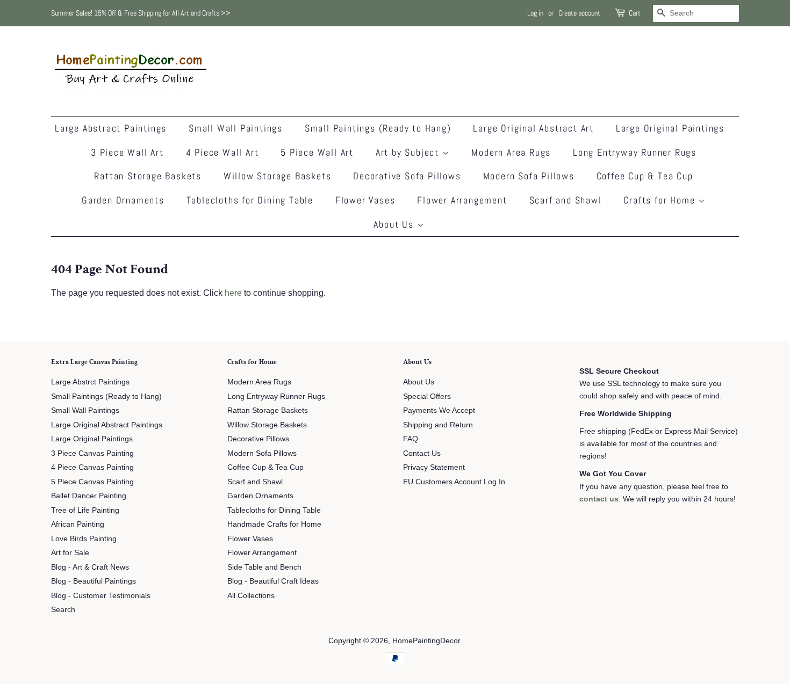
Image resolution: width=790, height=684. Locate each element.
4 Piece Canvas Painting (92, 467)
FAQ (410, 439)
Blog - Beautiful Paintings (93, 581)
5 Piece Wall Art (317, 152)
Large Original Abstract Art (533, 128)
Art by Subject (409, 152)
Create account (579, 13)
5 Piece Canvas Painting (92, 482)
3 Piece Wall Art (127, 152)
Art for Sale (70, 553)
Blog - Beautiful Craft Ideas (273, 581)
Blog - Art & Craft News (90, 567)
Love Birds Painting (84, 539)
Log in (535, 13)
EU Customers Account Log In (454, 482)
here (233, 292)
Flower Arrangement (462, 200)
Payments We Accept (439, 410)
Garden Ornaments (123, 200)
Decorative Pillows (258, 439)
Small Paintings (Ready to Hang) (378, 128)
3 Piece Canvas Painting (92, 453)
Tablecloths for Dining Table (249, 200)
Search (63, 610)
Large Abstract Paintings (111, 128)
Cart (635, 13)
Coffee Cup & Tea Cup (645, 176)
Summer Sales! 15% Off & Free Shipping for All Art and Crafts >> (141, 13)
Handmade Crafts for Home (274, 524)
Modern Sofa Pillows (528, 176)
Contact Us (422, 453)
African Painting (77, 524)
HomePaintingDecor (426, 641)
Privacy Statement (434, 467)
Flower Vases (365, 200)
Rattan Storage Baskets (148, 176)
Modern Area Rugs (511, 152)
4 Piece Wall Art (222, 152)
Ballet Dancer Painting (88, 496)
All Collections (251, 596)
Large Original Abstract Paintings (106, 425)
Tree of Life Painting (85, 510)
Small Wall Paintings (236, 128)
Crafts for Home (660, 200)
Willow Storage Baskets (278, 176)
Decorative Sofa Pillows (407, 176)
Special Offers (427, 396)
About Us (395, 224)
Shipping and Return (438, 425)
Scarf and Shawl (565, 200)
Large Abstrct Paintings (90, 382)
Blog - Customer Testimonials (100, 596)
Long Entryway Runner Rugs (634, 152)
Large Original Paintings (670, 128)
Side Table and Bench (264, 567)
